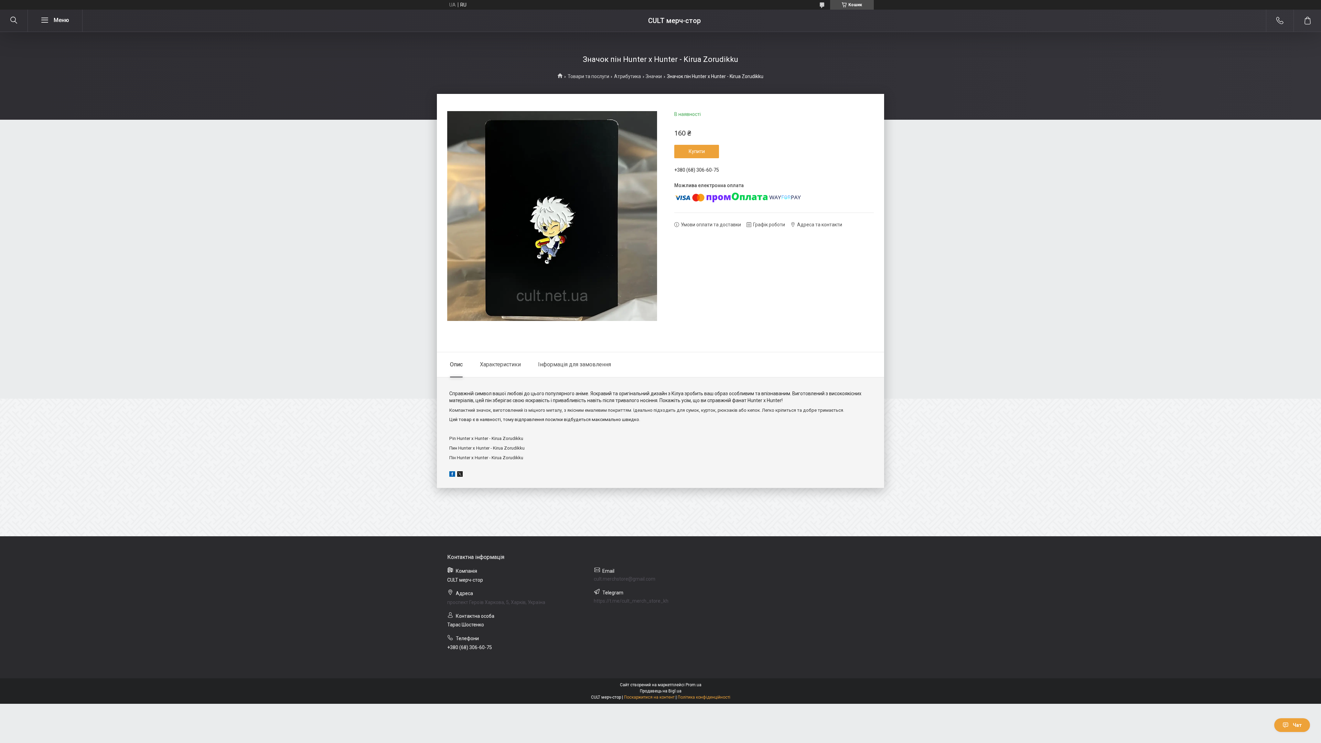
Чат (1297, 725)
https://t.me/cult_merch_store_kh (631, 601)
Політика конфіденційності (704, 697)
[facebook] (452, 475)
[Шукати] (14, 21)
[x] (460, 475)
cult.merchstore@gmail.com (624, 579)
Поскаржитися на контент (649, 697)
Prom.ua (693, 684)
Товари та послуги (588, 76)
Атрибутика (627, 76)
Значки (654, 76)
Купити (697, 151)
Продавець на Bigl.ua (660, 691)
